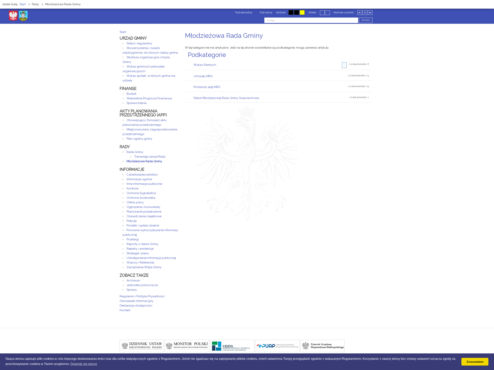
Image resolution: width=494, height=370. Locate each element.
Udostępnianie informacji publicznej (151, 258)
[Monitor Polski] (187, 345)
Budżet (131, 93)
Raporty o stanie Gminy (142, 244)
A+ (370, 12)
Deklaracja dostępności (136, 305)
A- (360, 12)
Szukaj (365, 20)
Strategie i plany (138, 253)
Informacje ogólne (139, 179)
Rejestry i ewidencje (140, 248)
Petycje (132, 221)
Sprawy (132, 289)
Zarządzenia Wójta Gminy (144, 267)
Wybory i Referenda (140, 262)
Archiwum (133, 280)
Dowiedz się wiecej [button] (83, 364)
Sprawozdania (136, 103)
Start (123, 32)
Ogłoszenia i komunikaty (143, 207)
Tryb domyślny (243, 12)
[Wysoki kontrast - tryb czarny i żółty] (296, 12)
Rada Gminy (135, 152)
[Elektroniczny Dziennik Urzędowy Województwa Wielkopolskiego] (322, 345)
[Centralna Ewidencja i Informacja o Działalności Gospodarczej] (232, 345)
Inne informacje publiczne (144, 184)
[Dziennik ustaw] (142, 345)
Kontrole (132, 188)
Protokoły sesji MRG (207, 87)
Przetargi (133, 239)
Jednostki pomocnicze (142, 285)
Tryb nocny (265, 12)
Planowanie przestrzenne (144, 211)
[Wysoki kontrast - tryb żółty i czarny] (302, 12)
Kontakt (125, 310)
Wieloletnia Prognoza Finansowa (149, 98)
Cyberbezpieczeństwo (142, 174)
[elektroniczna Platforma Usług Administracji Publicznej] (277, 345)
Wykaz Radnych (205, 65)
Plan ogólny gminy (139, 138)
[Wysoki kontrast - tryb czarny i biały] (291, 12)
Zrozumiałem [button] (475, 361)
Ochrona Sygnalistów (141, 193)
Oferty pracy (135, 202)
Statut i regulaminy (139, 43)
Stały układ (322, 12)
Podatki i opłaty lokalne (143, 225)
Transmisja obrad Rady (150, 156)
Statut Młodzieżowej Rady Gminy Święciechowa (226, 98)
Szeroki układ (327, 12)
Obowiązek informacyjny (136, 301)
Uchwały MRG (203, 76)
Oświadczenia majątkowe (144, 216)
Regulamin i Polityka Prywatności (142, 296)
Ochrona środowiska (141, 197)
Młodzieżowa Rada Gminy (144, 161)
